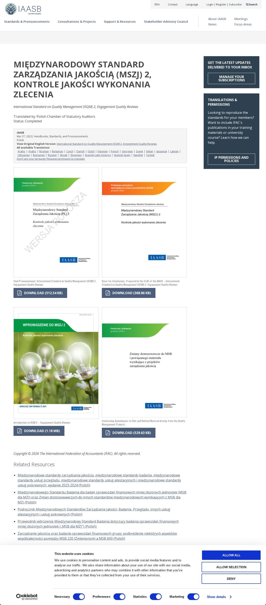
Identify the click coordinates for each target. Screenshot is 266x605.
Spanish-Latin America (98, 155)
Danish (80, 151)
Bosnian (44, 151)
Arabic (21, 151)
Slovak (63, 155)
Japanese (161, 151)
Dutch (91, 151)
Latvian (174, 151)
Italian (149, 151)
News (212, 24)
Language (192, 4)
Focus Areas (243, 24)
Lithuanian (24, 155)
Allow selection (231, 567)
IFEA (157, 4)
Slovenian (76, 155)
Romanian (39, 155)
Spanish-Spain (122, 155)
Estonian (103, 151)
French (115, 151)
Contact (172, 4)
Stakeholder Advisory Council (166, 21)
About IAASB (217, 19)
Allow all (231, 555)
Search (253, 4)
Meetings (241, 19)
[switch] (119, 596)
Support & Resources (120, 21)
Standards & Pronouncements (27, 21)
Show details (216, 597)
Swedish (138, 155)
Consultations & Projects (77, 21)
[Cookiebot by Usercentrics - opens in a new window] (27, 597)
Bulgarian (57, 151)
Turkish (150, 155)
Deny (231, 578)
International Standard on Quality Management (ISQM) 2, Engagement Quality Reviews (107, 144)
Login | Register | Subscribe (224, 4)
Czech (69, 151)
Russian (52, 155)
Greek (139, 151)
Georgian (127, 151)
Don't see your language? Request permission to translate (51, 159)
